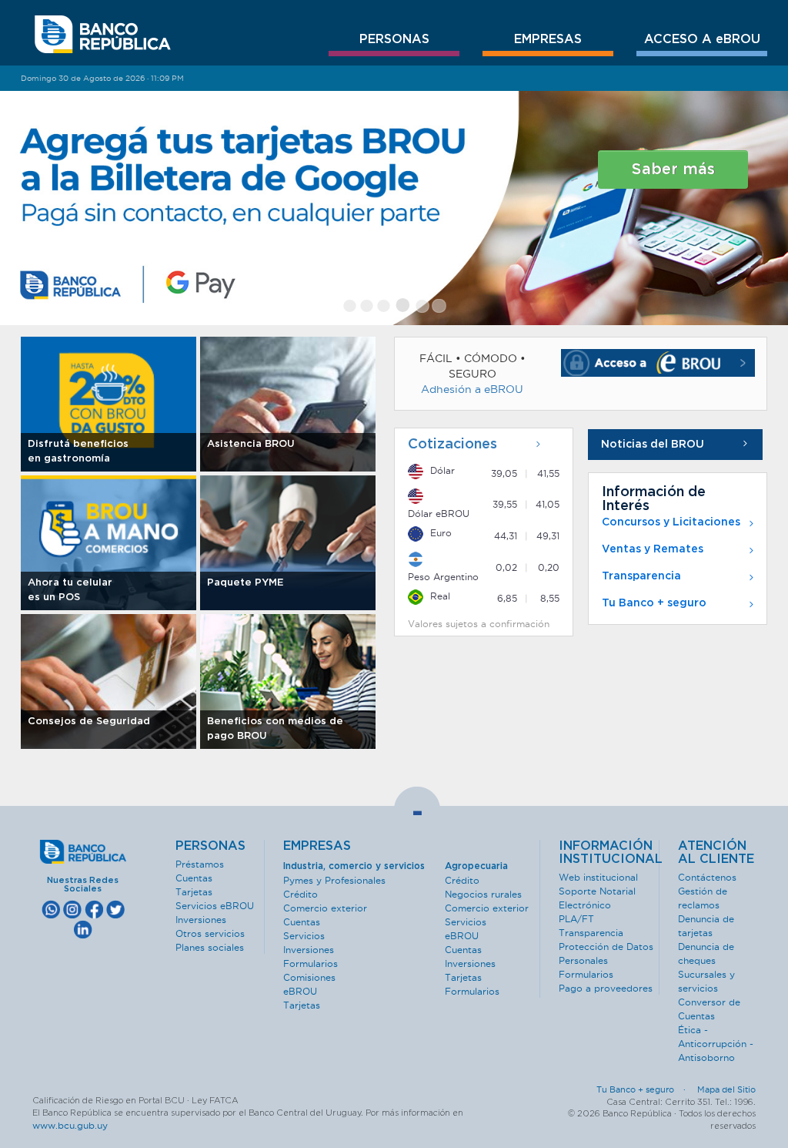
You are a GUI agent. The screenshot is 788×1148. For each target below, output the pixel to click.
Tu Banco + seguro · (645, 1089)
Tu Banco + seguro (654, 603)
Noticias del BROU (652, 444)
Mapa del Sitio (726, 1089)
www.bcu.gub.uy (70, 1125)
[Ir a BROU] (103, 34)
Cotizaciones (452, 444)
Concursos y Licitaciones (671, 522)
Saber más (673, 169)
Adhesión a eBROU (472, 389)
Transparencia (641, 576)
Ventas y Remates (652, 549)
